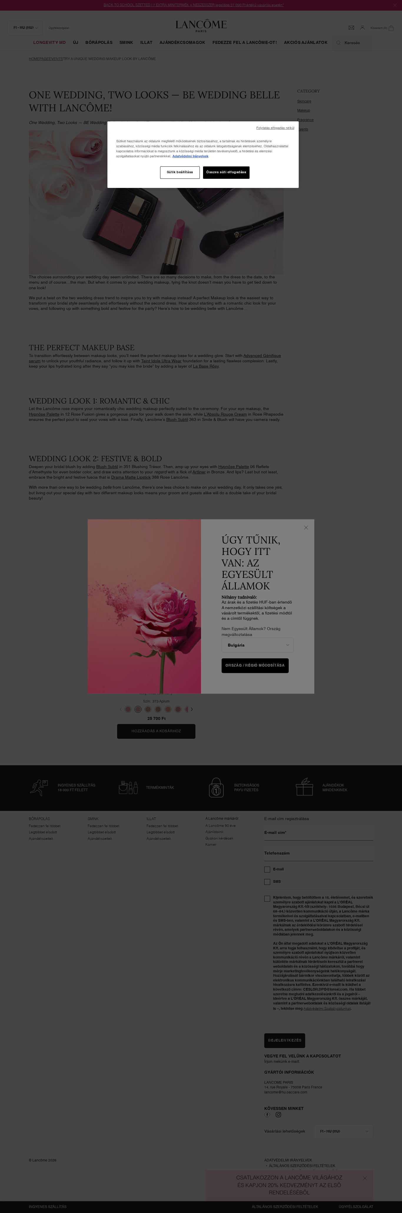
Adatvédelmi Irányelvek (190, 156)
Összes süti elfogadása (226, 172)
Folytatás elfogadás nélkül (275, 128)
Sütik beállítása (180, 172)
